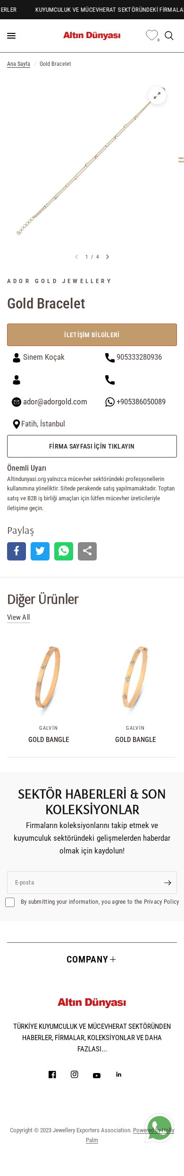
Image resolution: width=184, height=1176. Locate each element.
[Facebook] (59, 1074)
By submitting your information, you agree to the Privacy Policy (99, 901)
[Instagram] (81, 1074)
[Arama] (169, 35)
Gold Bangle (48, 739)
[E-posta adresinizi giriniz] (167, 882)
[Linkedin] (125, 1074)
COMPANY (88, 959)
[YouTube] (103, 1075)
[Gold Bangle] (48, 677)
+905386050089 (140, 401)
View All (18, 618)
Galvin (48, 728)
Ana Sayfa (18, 64)
